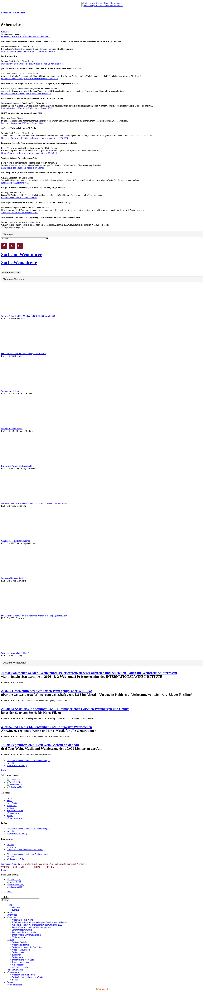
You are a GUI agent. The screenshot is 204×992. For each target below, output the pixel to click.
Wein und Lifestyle (20, 945)
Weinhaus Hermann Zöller (12, 578)
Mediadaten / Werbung (17, 765)
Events (10, 815)
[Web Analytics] (102, 989)
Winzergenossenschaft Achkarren (15, 541)
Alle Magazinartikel (21, 967)
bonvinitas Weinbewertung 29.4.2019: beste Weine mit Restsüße (29, 78)
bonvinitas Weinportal (10, 864)
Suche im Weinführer (13, 12)
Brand (9, 891)
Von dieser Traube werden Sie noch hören (19, 212)
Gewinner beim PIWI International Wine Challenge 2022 (37, 925)
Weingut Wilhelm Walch (11, 428)
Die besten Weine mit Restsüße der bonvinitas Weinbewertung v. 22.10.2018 (34, 138)
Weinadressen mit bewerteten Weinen (28, 977)
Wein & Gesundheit (21, 950)
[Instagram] (20, 246)
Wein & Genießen (20, 942)
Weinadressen (13, 813)
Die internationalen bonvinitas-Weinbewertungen (28, 760)
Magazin (10, 808)
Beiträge (4, 31)
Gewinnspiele (18, 965)
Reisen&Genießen (15, 810)
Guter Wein (12, 803)
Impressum (11, 847)
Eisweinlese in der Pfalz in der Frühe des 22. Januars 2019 (26, 108)
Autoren (10, 844)
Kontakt (10, 763)
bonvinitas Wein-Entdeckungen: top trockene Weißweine (26, 93)
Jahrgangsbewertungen (22, 930)
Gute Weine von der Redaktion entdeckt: (19, 197)
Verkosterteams (19, 937)
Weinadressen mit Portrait (23, 975)
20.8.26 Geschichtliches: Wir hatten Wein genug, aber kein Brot (46, 691)
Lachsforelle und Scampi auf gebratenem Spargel (22, 168)
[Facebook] (4, 246)
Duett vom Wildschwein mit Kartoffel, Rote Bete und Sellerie (28, 51)
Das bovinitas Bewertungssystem (26, 935)
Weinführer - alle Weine (22, 920)
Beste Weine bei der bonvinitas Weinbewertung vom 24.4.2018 (29, 153)
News (9, 800)
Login (3, 770)
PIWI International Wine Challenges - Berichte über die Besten (39, 922)
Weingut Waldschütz (10, 391)
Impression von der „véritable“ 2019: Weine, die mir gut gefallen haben (32, 64)
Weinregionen (18, 952)
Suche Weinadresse (19, 262)
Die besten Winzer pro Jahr (24, 932)
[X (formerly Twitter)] (12, 246)
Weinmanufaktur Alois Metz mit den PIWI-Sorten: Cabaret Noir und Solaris (34, 503)
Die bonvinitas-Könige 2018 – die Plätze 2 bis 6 (22, 123)
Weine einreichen (14, 818)
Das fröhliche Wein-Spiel (23, 960)
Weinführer (12, 805)
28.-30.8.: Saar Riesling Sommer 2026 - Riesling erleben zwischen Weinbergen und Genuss (65, 709)
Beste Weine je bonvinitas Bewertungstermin (31, 927)
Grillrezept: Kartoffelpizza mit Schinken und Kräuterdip (25, 36)
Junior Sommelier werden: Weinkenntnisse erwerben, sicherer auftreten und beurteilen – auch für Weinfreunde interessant (89, 673)
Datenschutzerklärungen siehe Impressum (25, 849)
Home (9, 798)
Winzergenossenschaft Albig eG (15, 653)
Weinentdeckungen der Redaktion (27, 947)
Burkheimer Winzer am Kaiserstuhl (16, 466)
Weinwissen (17, 957)
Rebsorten (16, 955)
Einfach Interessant (20, 962)
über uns (16, 907)
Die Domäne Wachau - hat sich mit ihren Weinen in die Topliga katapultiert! (34, 616)
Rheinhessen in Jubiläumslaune (15, 183)
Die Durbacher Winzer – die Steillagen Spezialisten (23, 353)
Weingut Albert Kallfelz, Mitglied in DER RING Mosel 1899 (28, 316)
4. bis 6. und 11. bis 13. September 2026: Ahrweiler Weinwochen (46, 727)
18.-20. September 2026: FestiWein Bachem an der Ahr (40, 745)
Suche (15, 980)
